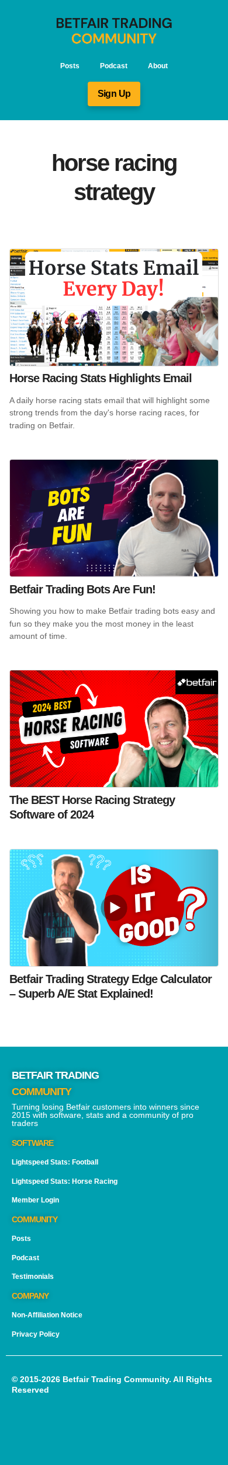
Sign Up (114, 94)
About (158, 66)
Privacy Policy (36, 1334)
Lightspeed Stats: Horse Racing (65, 1181)
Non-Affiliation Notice (47, 1315)
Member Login (35, 1200)
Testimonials (33, 1276)
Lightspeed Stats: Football (55, 1162)
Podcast (113, 66)
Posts (70, 66)
